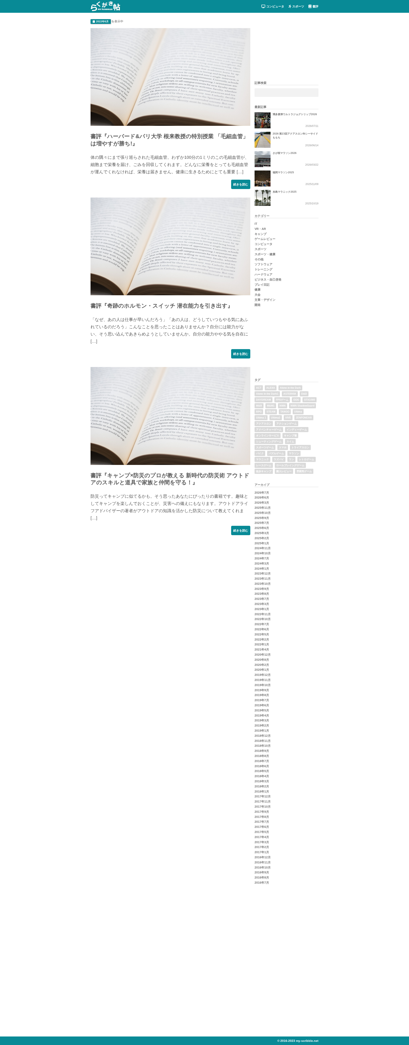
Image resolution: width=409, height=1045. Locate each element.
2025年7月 (262, 523)
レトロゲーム (306, 459)
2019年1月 (262, 730)
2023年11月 (263, 578)
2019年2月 (262, 725)
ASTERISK (289, 393)
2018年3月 (262, 781)
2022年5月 (262, 634)
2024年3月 (262, 563)
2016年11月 (263, 862)
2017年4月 (262, 837)
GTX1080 (309, 399)
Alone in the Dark (290, 387)
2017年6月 (262, 827)
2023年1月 (262, 609)
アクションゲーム (286, 423)
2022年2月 (262, 639)
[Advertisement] (122, 570)
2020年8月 (262, 659)
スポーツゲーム (265, 447)
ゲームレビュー (265, 239)
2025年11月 (263, 507)
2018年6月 (262, 766)
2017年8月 (262, 817)
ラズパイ (279, 459)
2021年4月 (262, 649)
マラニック (262, 459)
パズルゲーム (276, 453)
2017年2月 (262, 847)
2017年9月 (262, 811)
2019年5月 (262, 710)
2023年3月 (262, 604)
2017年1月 (262, 852)
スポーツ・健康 (265, 254)
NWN (282, 405)
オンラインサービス (267, 435)
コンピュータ (275, 6)
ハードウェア (263, 274)
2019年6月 (262, 705)
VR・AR (260, 229)
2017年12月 (263, 796)
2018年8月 (262, 756)
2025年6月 (262, 528)
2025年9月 (262, 518)
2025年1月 (262, 543)
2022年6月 (262, 629)
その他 (259, 259)
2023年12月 (263, 573)
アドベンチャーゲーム (269, 429)
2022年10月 (263, 619)
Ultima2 (275, 417)
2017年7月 (262, 821)
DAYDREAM (263, 399)
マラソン (294, 453)
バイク (260, 453)
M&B (259, 405)
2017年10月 (263, 806)
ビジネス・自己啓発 (268, 279)
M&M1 (271, 405)
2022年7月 (262, 624)
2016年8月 (262, 877)
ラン (291, 459)
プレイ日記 (262, 284)
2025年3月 (262, 533)
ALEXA (270, 387)
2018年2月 (262, 786)
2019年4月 (262, 715)
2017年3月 (262, 842)
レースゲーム (263, 465)
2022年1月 (262, 644)
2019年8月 (262, 695)
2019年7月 (262, 700)
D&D (304, 393)
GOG (296, 399)
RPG (259, 411)
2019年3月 (262, 720)
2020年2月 (262, 665)
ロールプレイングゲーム (290, 465)
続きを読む (240, 184)
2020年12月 (263, 654)
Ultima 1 (261, 417)
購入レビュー (284, 471)
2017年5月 (262, 832)
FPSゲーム (282, 399)
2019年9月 (262, 690)
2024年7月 (262, 558)
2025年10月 (263, 513)
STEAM (270, 411)
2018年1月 (262, 791)
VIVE (288, 417)
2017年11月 (263, 801)
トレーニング (263, 269)
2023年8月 (262, 593)
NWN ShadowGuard (302, 405)
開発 (258, 305)
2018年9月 (262, 751)
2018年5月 (262, 771)
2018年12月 (263, 735)
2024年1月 (262, 568)
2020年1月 (262, 669)
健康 (258, 289)
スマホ (283, 447)
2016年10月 (263, 867)
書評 (315, 6)
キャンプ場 (290, 435)
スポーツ (298, 6)
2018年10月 (263, 745)
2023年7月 (262, 599)
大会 (258, 294)
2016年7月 (262, 882)
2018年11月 (263, 741)
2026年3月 (262, 502)
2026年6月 (262, 497)
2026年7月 (262, 492)
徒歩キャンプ (263, 471)
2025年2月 (262, 538)
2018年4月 (262, 776)
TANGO (284, 411)
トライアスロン (300, 447)
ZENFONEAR (304, 417)
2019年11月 (263, 680)
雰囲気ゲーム (304, 471)
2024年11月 (263, 548)
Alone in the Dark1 (267, 393)
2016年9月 (262, 872)
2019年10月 (263, 685)
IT (256, 223)
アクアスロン (263, 423)
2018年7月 (262, 761)
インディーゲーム (297, 429)
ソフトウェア (263, 264)
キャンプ (260, 234)
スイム (290, 441)
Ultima (298, 411)
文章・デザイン (265, 299)
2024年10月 (263, 553)
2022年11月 (263, 614)
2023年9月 (262, 589)
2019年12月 (263, 675)
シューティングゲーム (269, 441)
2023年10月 (263, 583)
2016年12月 (263, 857)
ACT (258, 387)
